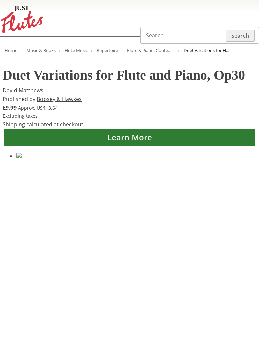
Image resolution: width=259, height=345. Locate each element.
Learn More (129, 137)
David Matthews (23, 90)
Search (240, 35)
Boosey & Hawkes (59, 99)
